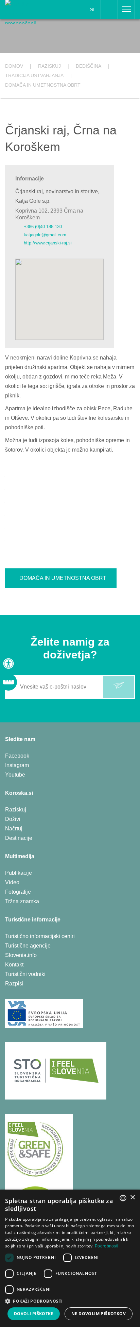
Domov (14, 66)
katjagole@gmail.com (45, 234)
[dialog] (70, 1258)
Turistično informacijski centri (40, 936)
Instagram (17, 765)
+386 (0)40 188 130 (43, 226)
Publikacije (18, 873)
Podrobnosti (106, 1246)
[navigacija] (126, 9)
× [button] (132, 1197)
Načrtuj (13, 828)
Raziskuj (15, 809)
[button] (70, 1301)
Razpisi (14, 983)
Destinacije (18, 838)
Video (12, 882)
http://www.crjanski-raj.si (48, 242)
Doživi (12, 819)
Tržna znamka (22, 901)
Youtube (15, 775)
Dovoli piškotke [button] (33, 1314)
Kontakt (14, 964)
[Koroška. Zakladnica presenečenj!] (28, 11)
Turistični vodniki (25, 974)
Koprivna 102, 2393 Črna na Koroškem (49, 214)
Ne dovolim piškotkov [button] (98, 1314)
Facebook (17, 756)
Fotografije (18, 892)
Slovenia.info (21, 955)
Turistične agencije (28, 946)
